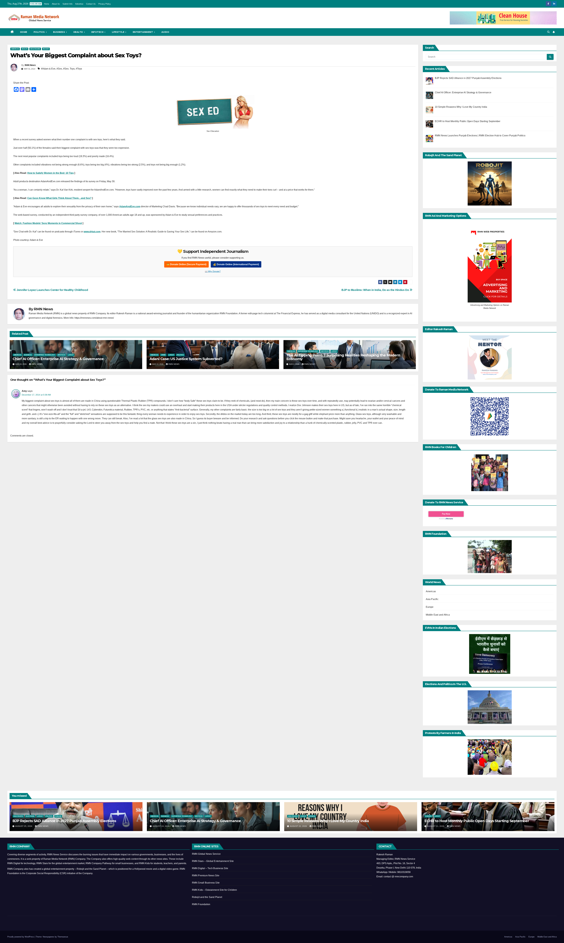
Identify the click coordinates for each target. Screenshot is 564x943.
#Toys (79, 68)
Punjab (58, 816)
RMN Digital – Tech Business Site (210, 868)
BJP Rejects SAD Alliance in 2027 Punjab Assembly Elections (64, 821)
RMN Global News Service (206, 854)
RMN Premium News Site (205, 875)
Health (78, 32)
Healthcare (35, 49)
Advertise (79, 4)
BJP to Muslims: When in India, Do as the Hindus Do (375, 289)
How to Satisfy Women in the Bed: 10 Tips (50, 173)
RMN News (30, 65)
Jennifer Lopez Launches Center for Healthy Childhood (52, 289)
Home (46, 4)
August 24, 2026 (161, 826)
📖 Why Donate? (213, 271)
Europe (430, 607)
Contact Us (91, 4)
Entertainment (143, 32)
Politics (40, 32)
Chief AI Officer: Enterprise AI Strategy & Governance (58, 359)
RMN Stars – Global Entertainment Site (213, 861)
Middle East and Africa (438, 614)
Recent (46, 49)
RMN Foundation (201, 904)
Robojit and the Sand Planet (207, 897)
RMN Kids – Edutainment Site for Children (214, 890)
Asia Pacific (432, 599)
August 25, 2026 (24, 826)
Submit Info (67, 4)
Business (59, 32)
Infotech (97, 32)
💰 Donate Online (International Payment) (236, 264)
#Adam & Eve (48, 68)
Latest (71, 355)
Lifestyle (118, 32)
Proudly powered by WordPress (21, 937)
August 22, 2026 (299, 826)
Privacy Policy (104, 4)
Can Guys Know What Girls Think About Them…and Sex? (59, 198)
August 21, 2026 (436, 826)
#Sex (59, 68)
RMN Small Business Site (206, 882)
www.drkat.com (92, 231)
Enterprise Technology (45, 355)
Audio (165, 32)
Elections (30, 816)
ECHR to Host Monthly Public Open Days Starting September (476, 821)
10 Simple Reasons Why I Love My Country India (328, 821)
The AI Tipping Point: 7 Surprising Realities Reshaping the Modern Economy (343, 357)
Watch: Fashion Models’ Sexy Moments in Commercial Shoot (48, 223)
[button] (548, 32)
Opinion (312, 816)
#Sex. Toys (69, 68)
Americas (15, 49)
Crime (163, 355)
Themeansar (62, 937)
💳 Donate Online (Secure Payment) (186, 264)
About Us (56, 4)
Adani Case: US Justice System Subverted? (186, 359)
